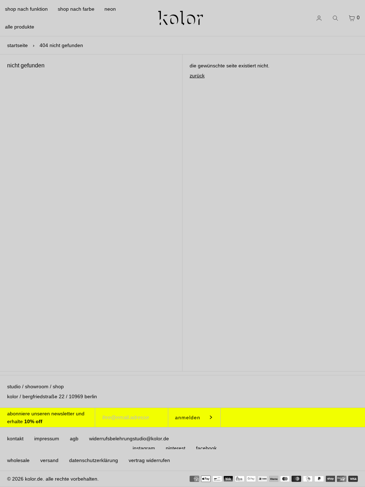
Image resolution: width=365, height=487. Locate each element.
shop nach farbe (76, 9)
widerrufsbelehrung (111, 438)
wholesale (18, 460)
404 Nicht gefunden (61, 45)
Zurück (197, 75)
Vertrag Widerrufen (149, 460)
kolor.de (34, 479)
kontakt (15, 438)
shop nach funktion (26, 9)
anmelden (187, 417)
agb (74, 438)
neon (110, 9)
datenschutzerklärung (93, 460)
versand (49, 460)
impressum (46, 438)
